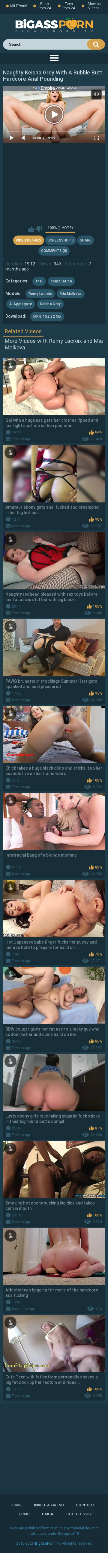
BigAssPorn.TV (48, 1543)
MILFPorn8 (18, 6)
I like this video (31, 229)
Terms (23, 1514)
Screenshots (60, 240)
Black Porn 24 (44, 6)
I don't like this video (39, 229)
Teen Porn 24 (68, 6)
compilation (61, 281)
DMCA (47, 1514)
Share (86, 240)
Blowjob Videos (94, 6)
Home (16, 1505)
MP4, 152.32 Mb (47, 316)
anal (39, 281)
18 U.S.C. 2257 (78, 1514)
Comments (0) (54, 251)
